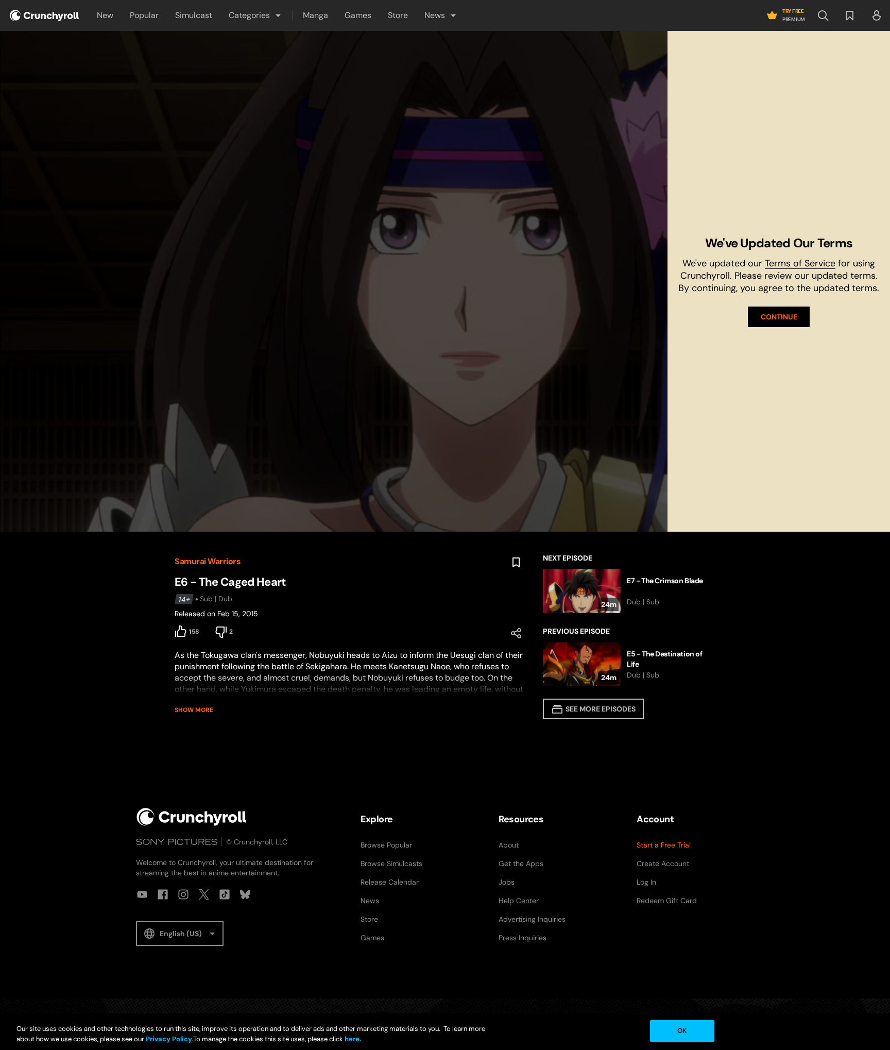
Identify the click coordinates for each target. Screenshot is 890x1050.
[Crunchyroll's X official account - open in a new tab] (204, 894)
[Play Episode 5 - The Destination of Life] (629, 664)
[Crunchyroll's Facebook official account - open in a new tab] (163, 894)
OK (682, 1030)
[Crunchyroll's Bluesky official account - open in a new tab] (245, 894)
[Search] (823, 15)
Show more (194, 710)
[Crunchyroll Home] (191, 816)
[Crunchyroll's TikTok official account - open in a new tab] (224, 894)
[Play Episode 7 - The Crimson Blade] (629, 591)
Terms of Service (800, 263)
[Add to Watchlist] (516, 562)
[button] (255, 15)
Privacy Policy (169, 1039)
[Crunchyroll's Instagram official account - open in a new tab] (183, 894)
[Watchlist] (849, 15)
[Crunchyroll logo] (44, 15)
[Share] (516, 633)
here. (352, 1039)
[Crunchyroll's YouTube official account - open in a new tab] (142, 894)
